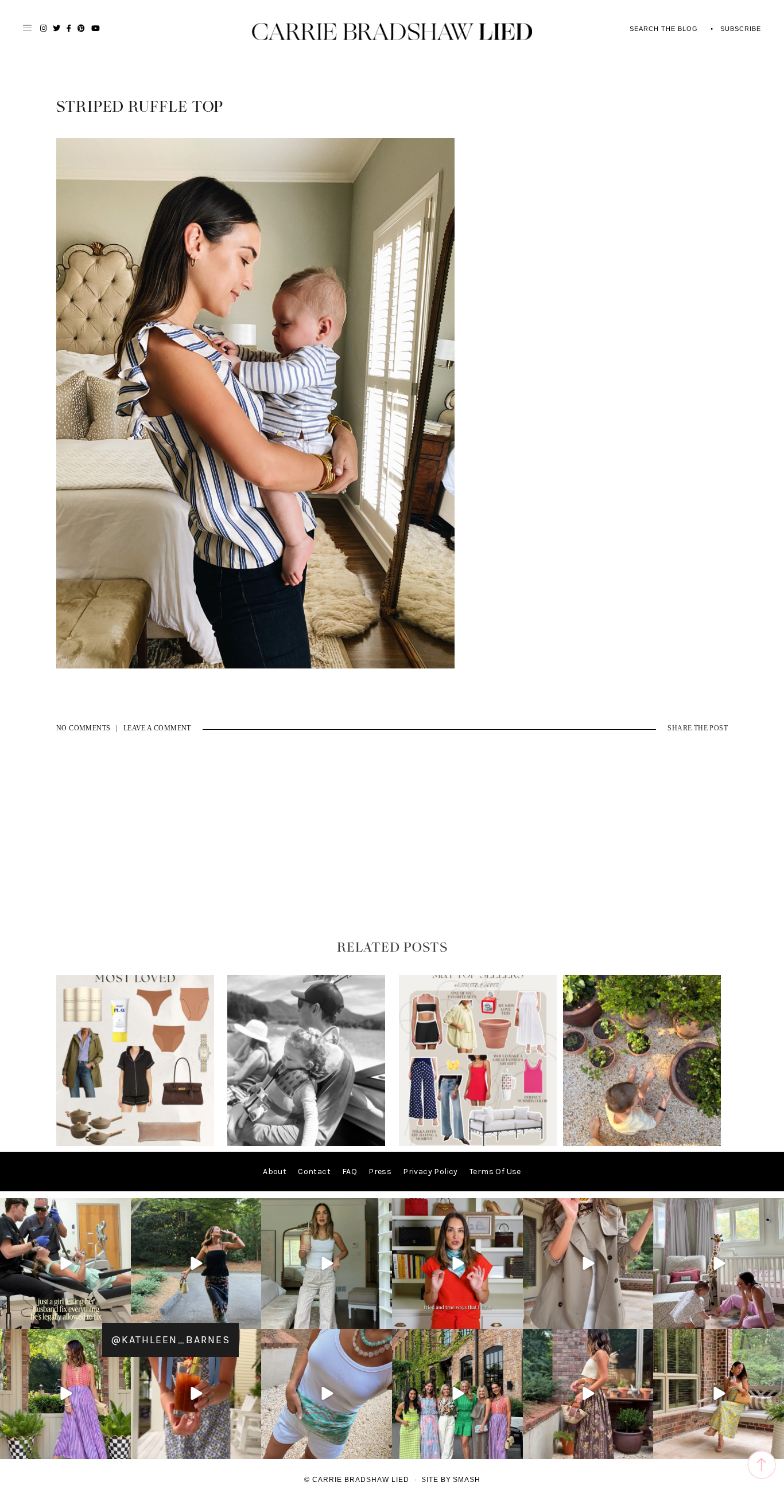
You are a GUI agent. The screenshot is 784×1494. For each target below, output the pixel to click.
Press (379, 1171)
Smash (466, 1480)
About (274, 1171)
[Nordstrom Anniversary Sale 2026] (135, 1143)
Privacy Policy (430, 1171)
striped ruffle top (139, 107)
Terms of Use (495, 1171)
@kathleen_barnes (170, 1339)
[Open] (65, 1263)
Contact (314, 1171)
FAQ (349, 1171)
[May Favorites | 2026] (478, 1143)
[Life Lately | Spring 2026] (642, 1143)
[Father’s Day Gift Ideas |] (306, 1143)
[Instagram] (120, 1317)
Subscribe (740, 28)
